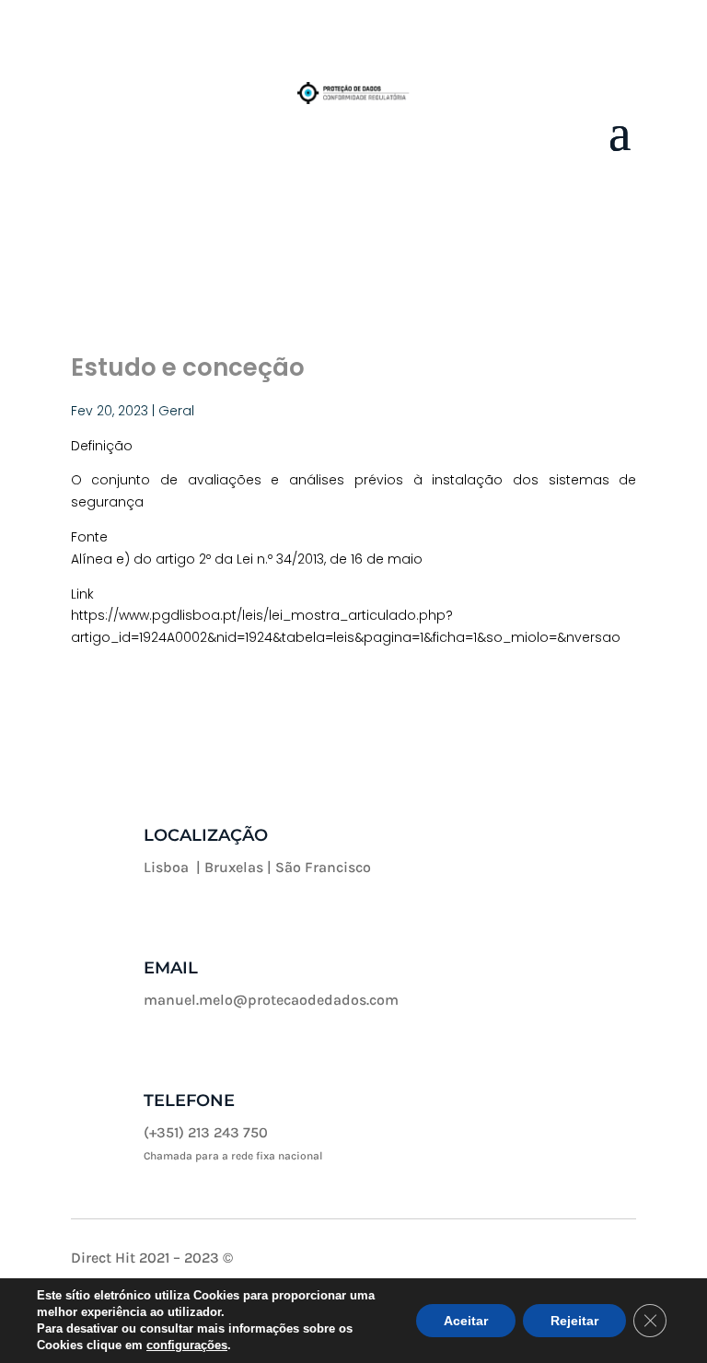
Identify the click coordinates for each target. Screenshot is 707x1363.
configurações (186, 1345)
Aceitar (466, 1320)
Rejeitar (574, 1320)
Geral (176, 411)
